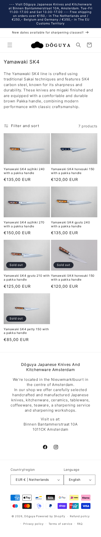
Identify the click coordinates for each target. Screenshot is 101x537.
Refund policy (79, 516)
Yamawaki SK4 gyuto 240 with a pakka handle (70, 224)
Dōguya (29, 516)
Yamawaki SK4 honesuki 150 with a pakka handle (73, 171)
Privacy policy (33, 524)
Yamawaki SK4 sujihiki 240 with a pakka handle (24, 171)
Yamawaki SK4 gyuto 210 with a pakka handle (27, 277)
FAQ (80, 524)
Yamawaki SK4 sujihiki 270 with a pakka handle (24, 224)
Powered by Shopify (50, 516)
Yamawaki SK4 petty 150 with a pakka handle (26, 331)
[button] (9, 45)
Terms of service (60, 524)
